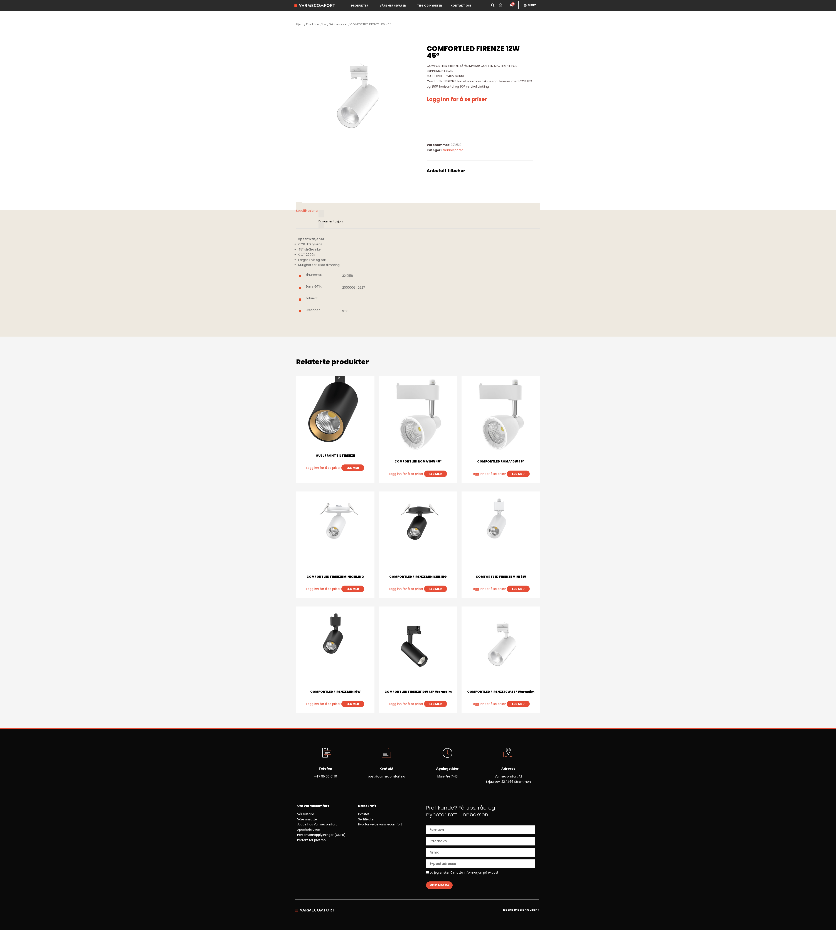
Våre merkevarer (393, 5)
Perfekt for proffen (311, 840)
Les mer (353, 468)
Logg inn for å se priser (457, 99)
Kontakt (386, 768)
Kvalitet (363, 814)
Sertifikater (366, 819)
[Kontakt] (386, 753)
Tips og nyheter (429, 5)
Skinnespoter (338, 24)
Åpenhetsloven (308, 829)
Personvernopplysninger (315, 835)
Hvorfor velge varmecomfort (380, 824)
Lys (324, 24)
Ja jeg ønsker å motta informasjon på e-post (463, 873)
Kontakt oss (461, 5)
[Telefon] (325, 753)
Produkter (359, 5)
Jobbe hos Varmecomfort (317, 824)
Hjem (299, 24)
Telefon (325, 768)
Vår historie (305, 814)
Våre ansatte (307, 819)
